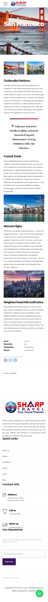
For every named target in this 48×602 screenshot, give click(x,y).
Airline (4, 456)
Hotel (4, 474)
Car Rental (6, 462)
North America (25, 18)
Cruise (4, 468)
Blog (4, 480)
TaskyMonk (32, 591)
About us (5, 450)
